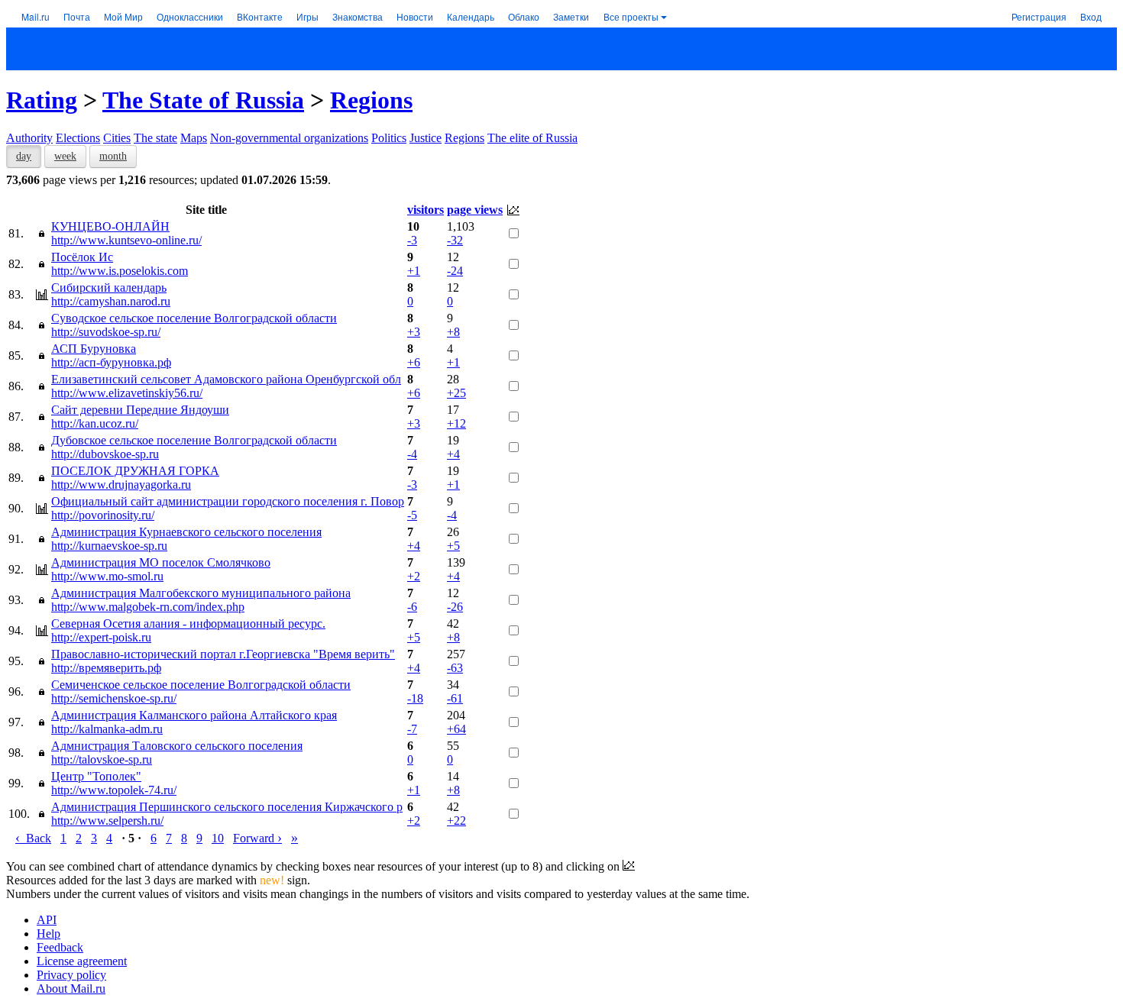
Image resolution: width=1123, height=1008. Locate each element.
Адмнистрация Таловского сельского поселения (177, 745)
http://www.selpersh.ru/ (107, 820)
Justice (425, 137)
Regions (371, 100)
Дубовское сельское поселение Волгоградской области (194, 440)
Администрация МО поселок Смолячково (160, 562)
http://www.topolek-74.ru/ (113, 789)
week (65, 156)
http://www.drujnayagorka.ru (121, 484)
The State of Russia (203, 100)
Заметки (571, 16)
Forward (257, 838)
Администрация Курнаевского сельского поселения (186, 531)
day (23, 156)
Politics (388, 137)
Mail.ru (35, 16)
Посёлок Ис (82, 256)
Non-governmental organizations (289, 137)
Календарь (470, 16)
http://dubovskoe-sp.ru (105, 453)
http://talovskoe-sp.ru (101, 759)
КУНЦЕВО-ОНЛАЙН (110, 226)
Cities (117, 137)
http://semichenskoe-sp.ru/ (113, 698)
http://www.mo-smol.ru (107, 576)
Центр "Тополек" (96, 776)
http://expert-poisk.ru (101, 637)
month (113, 156)
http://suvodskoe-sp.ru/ (105, 331)
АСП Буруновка (93, 348)
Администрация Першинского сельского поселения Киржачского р (227, 806)
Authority (29, 137)
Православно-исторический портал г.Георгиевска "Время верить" (223, 654)
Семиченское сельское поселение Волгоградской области (201, 684)
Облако (523, 16)
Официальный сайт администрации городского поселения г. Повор (227, 501)
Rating (41, 100)
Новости (414, 16)
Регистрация (1038, 16)
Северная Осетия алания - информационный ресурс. (188, 623)
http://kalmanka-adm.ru (107, 728)
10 (218, 838)
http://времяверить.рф (106, 667)
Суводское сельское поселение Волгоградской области (194, 318)
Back (33, 838)
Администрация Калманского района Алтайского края (194, 715)
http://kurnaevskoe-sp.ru (109, 545)
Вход (1091, 16)
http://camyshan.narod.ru (110, 301)
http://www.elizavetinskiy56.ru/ (126, 392)
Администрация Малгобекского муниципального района (201, 592)
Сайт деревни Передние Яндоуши (140, 409)
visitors (425, 209)
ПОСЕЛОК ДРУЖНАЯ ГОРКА (135, 470)
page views (475, 209)
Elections (78, 137)
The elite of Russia (532, 137)
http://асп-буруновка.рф (111, 362)
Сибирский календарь (109, 287)
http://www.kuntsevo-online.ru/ (126, 240)
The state (155, 137)
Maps (193, 137)
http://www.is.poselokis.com (119, 270)
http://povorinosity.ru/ (102, 515)
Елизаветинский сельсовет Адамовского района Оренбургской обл (226, 379)
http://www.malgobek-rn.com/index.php (147, 606)
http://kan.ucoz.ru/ (94, 423)
